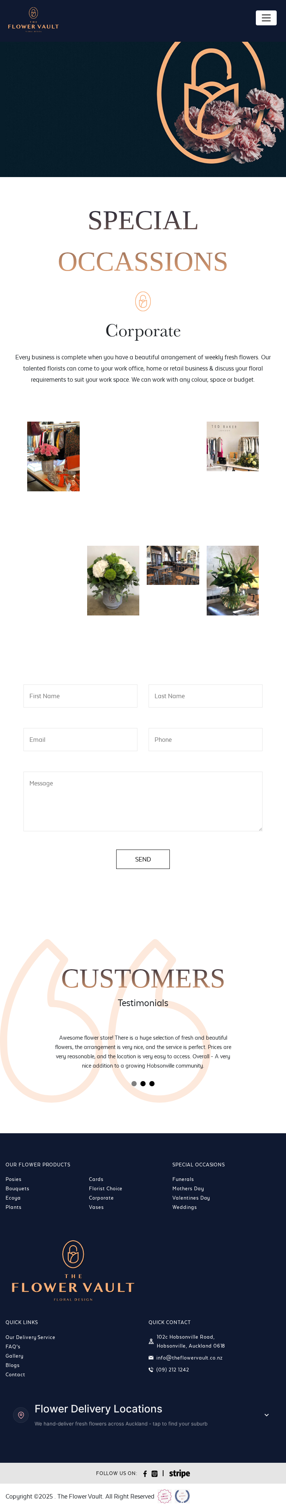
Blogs (13, 1365)
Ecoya (13, 1198)
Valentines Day (191, 1198)
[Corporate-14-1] (233, 580)
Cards (96, 1179)
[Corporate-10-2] (233, 518)
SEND (143, 859)
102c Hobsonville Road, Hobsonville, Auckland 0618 (191, 1341)
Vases (96, 1207)
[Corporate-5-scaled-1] (233, 446)
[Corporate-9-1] (173, 518)
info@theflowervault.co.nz (189, 1358)
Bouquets (17, 1188)
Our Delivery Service (30, 1337)
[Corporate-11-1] (53, 565)
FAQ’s (13, 1346)
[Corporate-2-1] (53, 456)
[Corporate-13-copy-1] (173, 565)
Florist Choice (106, 1188)
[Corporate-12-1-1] (113, 580)
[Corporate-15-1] (53, 642)
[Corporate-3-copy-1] (113, 441)
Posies (14, 1179)
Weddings (184, 1207)
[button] (134, 1083)
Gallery (14, 1356)
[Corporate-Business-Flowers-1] (173, 642)
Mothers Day (188, 1188)
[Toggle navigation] (266, 17)
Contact (15, 1374)
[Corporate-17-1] (113, 642)
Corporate (101, 1198)
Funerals (183, 1179)
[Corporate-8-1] (113, 518)
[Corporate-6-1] (53, 518)
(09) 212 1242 (172, 1370)
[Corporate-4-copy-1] (173, 441)
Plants (14, 1207)
